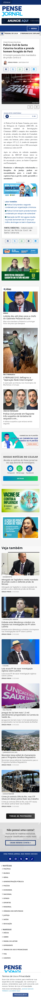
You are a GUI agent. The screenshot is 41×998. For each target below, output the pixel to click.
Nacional (7, 894)
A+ (37, 107)
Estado (6, 898)
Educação (7, 924)
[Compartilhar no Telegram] (26, 69)
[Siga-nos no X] (21, 859)
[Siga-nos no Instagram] (16, 859)
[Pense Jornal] (20, 11)
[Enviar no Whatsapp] (19, 69)
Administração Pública (13, 881)
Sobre (5, 937)
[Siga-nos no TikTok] (32, 859)
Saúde (6, 919)
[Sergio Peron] (20, 21)
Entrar (8, 2)
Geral (5, 877)
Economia (7, 890)
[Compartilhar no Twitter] (13, 69)
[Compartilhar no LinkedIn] (33, 69)
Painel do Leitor (10, 941)
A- (30, 107)
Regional (7, 907)
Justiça (6, 915)
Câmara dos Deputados (13, 911)
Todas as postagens (20, 816)
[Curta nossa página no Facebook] (10, 859)
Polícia (6, 886)
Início (6, 933)
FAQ (5, 954)
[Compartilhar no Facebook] (6, 69)
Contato (7, 958)
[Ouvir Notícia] (7, 116)
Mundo (6, 873)
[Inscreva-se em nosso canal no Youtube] (26, 859)
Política (7, 869)
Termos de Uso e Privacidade (15, 950)
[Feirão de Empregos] (20, 251)
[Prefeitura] (20, 268)
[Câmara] (20, 527)
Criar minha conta (19, 843)
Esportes (7, 903)
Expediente (8, 945)
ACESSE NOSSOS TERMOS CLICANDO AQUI (18, 990)
